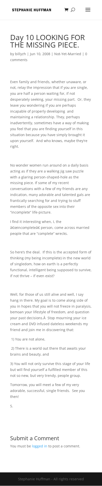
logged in (39, 446)
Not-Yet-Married (67, 53)
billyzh (20, 53)
